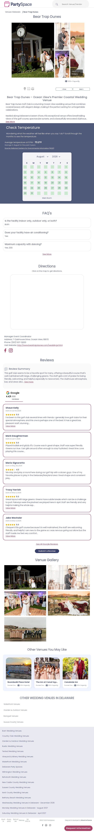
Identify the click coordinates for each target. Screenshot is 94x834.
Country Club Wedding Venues (15, 736)
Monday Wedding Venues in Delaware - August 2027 (25, 808)
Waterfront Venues (12, 704)
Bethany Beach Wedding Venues (16, 797)
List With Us (27, 820)
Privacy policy (9, 820)
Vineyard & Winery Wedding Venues (17, 756)
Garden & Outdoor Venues (15, 710)
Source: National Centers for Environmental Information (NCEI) (29, 148)
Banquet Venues (11, 716)
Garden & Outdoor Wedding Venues (18, 741)
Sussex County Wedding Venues (16, 787)
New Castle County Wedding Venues (18, 782)
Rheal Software (86, 820)
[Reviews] (32, 88)
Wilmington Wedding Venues (14, 772)
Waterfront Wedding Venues (14, 761)
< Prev (64, 89)
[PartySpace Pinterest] (46, 825)
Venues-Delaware (12, 12)
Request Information (78, 828)
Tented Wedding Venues (13, 751)
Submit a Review (47, 551)
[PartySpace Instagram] (11, 350)
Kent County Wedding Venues (15, 792)
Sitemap (21, 820)
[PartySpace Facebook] (6, 350)
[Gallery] (28, 88)
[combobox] (73, 4)
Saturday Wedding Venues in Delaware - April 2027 (24, 813)
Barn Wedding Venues (12, 731)
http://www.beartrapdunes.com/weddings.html (40, 345)
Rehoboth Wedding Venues (14, 777)
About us (3, 820)
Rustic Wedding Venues (12, 746)
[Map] (24, 88)
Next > (81, 89)
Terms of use (15, 820)
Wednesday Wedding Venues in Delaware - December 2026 (28, 803)
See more (28, 381)
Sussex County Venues (13, 722)
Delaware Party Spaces (12, 767)
